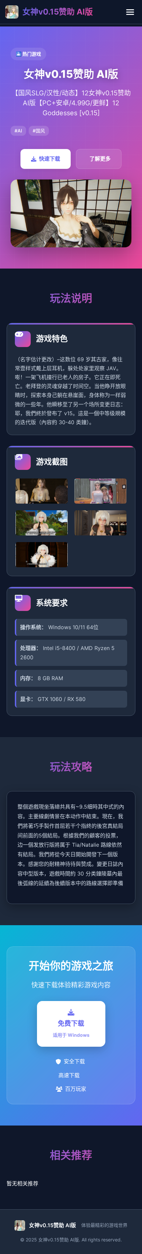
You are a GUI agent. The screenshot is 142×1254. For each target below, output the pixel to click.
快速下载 (49, 158)
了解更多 (100, 158)
